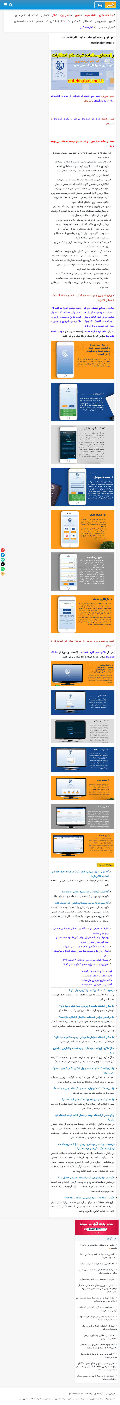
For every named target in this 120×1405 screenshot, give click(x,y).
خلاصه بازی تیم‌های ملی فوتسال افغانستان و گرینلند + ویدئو (81, 980)
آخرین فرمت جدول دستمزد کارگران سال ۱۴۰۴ (86, 964)
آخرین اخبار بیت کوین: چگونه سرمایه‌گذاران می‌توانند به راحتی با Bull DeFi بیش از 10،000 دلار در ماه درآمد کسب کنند (96, 1366)
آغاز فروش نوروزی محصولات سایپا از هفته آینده (88, 985)
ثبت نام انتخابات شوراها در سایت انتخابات (77, 119)
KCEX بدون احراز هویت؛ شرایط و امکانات (96, 1263)
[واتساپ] (2, 569)
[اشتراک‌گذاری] (2, 550)
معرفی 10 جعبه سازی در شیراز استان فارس (96, 1279)
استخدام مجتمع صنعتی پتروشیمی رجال (94, 308)
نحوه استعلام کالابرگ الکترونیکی (98, 321)
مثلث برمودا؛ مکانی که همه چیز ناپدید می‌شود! (85, 947)
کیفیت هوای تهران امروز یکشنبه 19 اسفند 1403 (86, 960)
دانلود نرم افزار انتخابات (95, 332)
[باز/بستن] (2, 573)
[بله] (2, 559)
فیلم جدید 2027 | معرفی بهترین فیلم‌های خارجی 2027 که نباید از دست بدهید (98, 1346)
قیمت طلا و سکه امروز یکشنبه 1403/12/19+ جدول (87, 971)
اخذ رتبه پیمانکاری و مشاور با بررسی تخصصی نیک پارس (100, 1337)
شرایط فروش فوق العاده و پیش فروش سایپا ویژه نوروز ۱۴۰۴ (85, 317)
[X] (2, 564)
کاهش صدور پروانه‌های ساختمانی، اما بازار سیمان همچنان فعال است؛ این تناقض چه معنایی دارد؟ (98, 1288)
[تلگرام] (2, 555)
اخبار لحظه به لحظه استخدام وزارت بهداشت (90, 976)
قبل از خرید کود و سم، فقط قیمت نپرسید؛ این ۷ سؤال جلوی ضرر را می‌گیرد (96, 1299)
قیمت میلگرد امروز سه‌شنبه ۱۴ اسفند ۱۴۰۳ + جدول (56, 308)
